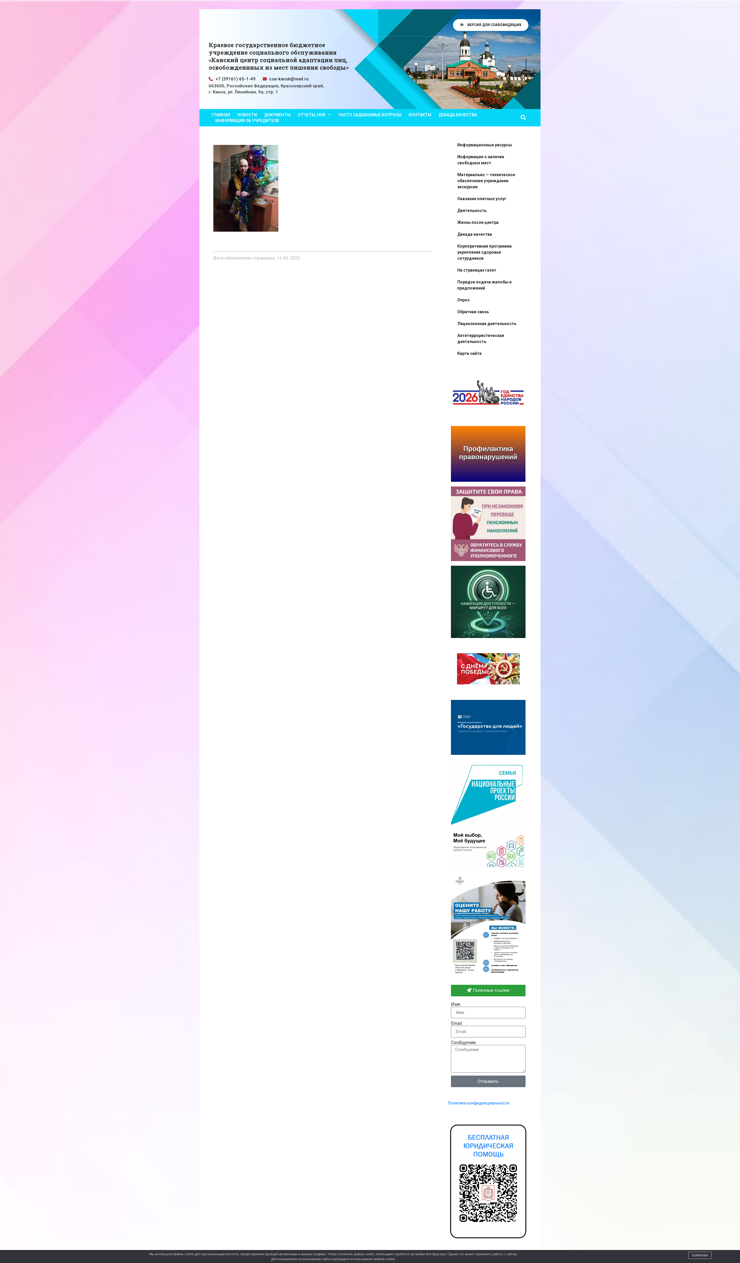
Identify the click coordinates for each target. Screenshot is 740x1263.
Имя (455, 1004)
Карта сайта (469, 353)
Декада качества (458, 115)
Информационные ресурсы (484, 145)
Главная (221, 115)
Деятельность (471, 210)
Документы (277, 115)
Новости (247, 115)
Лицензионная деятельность (486, 323)
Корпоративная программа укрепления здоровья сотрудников (484, 252)
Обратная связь (473, 311)
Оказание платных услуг (481, 198)
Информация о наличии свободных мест (480, 159)
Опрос (463, 300)
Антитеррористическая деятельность (480, 338)
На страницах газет (476, 270)
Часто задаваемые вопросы (370, 115)
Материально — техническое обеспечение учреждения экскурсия (486, 180)
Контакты (420, 115)
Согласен (700, 1255)
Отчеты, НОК (311, 115)
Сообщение (463, 1042)
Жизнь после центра (478, 222)
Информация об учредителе (247, 120)
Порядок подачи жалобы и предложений (484, 285)
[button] (523, 117)
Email (456, 1023)
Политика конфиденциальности (478, 1103)
